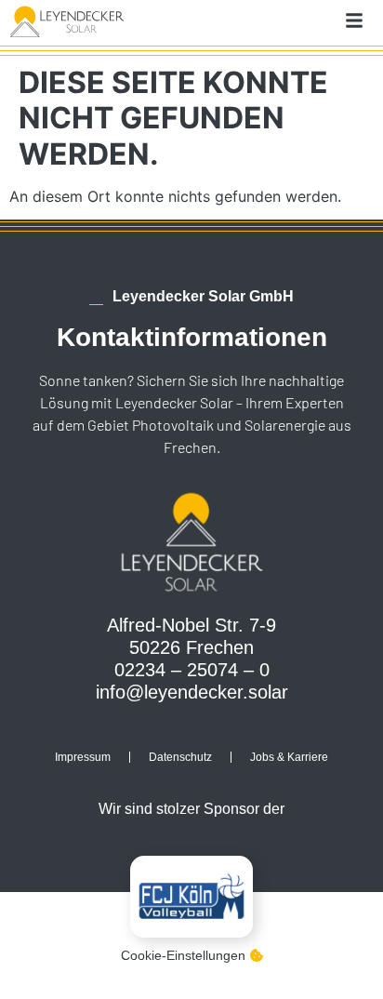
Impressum (83, 757)
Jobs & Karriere (289, 757)
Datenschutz (180, 757)
